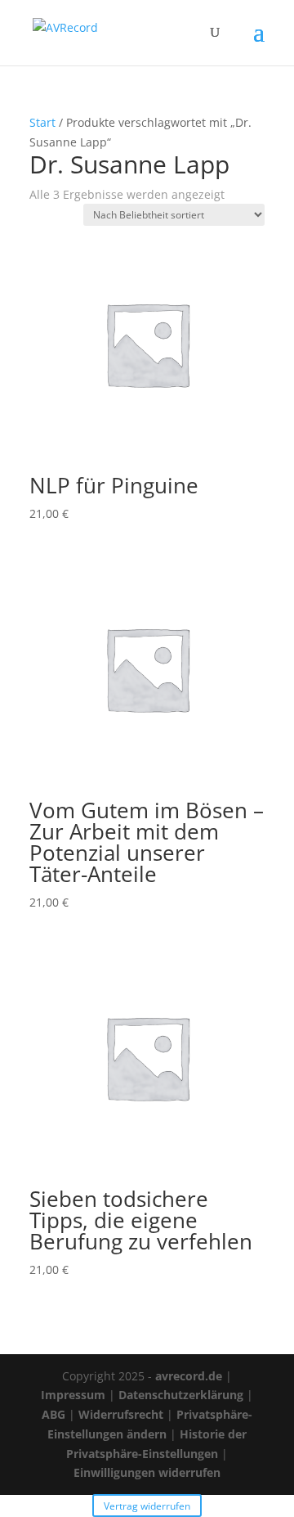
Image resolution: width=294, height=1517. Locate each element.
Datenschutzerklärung (180, 1394)
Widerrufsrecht (120, 1414)
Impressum (73, 1394)
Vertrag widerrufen (147, 1505)
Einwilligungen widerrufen (147, 1472)
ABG (53, 1414)
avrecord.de (188, 1376)
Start (42, 122)
